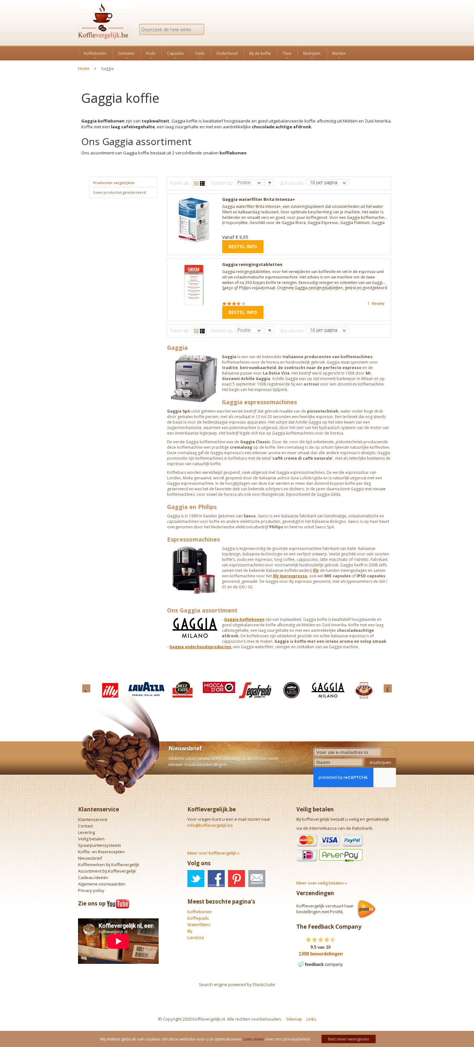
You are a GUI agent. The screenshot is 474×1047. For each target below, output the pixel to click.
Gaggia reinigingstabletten (252, 264)
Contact (85, 826)
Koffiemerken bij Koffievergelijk (108, 864)
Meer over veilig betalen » (321, 883)
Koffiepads (198, 918)
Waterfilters (199, 924)
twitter (195, 878)
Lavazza (195, 937)
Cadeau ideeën (93, 877)
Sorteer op (221, 183)
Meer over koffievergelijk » (213, 853)
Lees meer (253, 1039)
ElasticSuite (264, 984)
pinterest (236, 878)
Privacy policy (91, 890)
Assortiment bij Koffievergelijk (107, 871)
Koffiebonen (199, 912)
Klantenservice (92, 819)
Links (311, 1019)
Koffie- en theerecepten (101, 852)
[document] (238, 1039)
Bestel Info (243, 246)
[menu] (237, 53)
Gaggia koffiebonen (244, 619)
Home (84, 68)
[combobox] (171, 29)
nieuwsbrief (256, 878)
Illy (316, 570)
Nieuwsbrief (90, 858)
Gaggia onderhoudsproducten (200, 647)
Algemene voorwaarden (101, 884)
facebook (216, 878)
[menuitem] (95, 53)
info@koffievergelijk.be (210, 825)
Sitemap (294, 1019)
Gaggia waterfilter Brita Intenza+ (258, 199)
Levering (86, 832)
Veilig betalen (91, 839)
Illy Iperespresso (290, 576)
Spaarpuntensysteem (99, 845)
